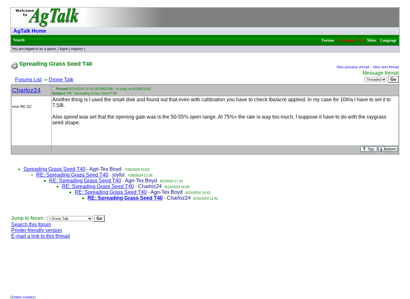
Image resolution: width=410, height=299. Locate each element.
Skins (371, 40)
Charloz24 (26, 90)
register (77, 49)
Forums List (28, 79)
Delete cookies (23, 297)
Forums (328, 40)
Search (19, 40)
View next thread (386, 67)
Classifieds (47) (350, 40)
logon (64, 49)
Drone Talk (61, 79)
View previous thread (352, 67)
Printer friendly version (36, 230)
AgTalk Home (29, 31)
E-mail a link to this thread (40, 236)
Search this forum (31, 224)
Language (388, 40)
